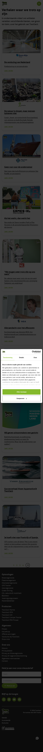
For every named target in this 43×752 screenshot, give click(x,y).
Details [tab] (21, 357)
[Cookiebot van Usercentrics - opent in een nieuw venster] (32, 352)
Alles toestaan (21, 392)
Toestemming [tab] (7, 357)
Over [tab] (35, 357)
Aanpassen (20, 398)
